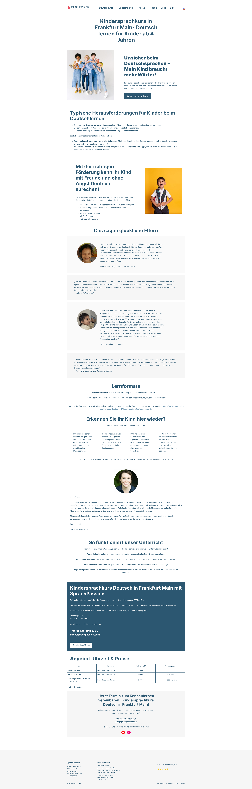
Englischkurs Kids (102, 780)
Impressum (160, 783)
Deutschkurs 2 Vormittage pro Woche (108, 770)
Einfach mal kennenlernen (137, 96)
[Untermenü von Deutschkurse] (116, 7)
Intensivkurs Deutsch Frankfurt (106, 768)
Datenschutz (169, 783)
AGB (177, 783)
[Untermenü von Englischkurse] (136, 7)
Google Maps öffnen (81, 645)
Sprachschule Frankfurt (74, 766)
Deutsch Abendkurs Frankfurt (106, 772)
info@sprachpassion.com (85, 634)
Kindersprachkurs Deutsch (105, 775)
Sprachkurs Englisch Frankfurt (106, 777)
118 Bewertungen (169, 764)
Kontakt (183, 783)
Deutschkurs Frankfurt (103, 765)
